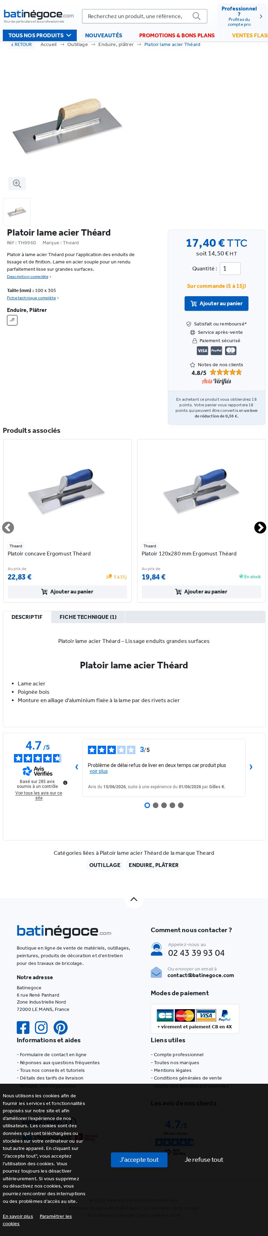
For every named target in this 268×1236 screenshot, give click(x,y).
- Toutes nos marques (175, 1063)
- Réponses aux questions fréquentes (58, 1063)
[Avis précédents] (77, 768)
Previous (3, 524)
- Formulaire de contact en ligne (52, 1055)
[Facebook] (26, 1027)
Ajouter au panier (221, 303)
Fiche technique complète (31, 297)
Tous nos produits (36, 35)
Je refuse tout (204, 1160)
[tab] (27, 617)
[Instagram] (44, 1027)
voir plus (99, 771)
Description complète (27, 276)
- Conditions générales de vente (186, 1078)
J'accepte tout (139, 1160)
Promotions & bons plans (177, 35)
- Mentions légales (171, 1070)
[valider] (196, 16)
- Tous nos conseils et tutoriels (51, 1070)
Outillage (77, 44)
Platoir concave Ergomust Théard (49, 553)
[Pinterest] (63, 1027)
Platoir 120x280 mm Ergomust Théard (189, 553)
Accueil (48, 44)
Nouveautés (103, 35)
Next (256, 524)
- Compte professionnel (177, 1055)
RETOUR (23, 44)
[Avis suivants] (251, 768)
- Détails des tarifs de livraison (50, 1078)
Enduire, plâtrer (116, 44)
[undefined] (65, 782)
